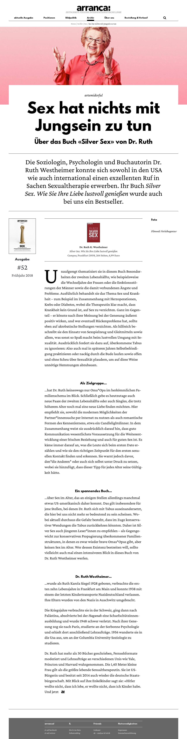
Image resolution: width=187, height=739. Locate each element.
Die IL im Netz (75, 730)
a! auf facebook (51, 730)
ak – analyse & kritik (102, 733)
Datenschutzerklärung (127, 733)
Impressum (122, 730)
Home (73, 24)
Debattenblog (74, 733)
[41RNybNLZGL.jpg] (93, 232)
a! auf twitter (50, 733)
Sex (85, 24)
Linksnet (97, 730)
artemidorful (94, 95)
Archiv (80, 24)
